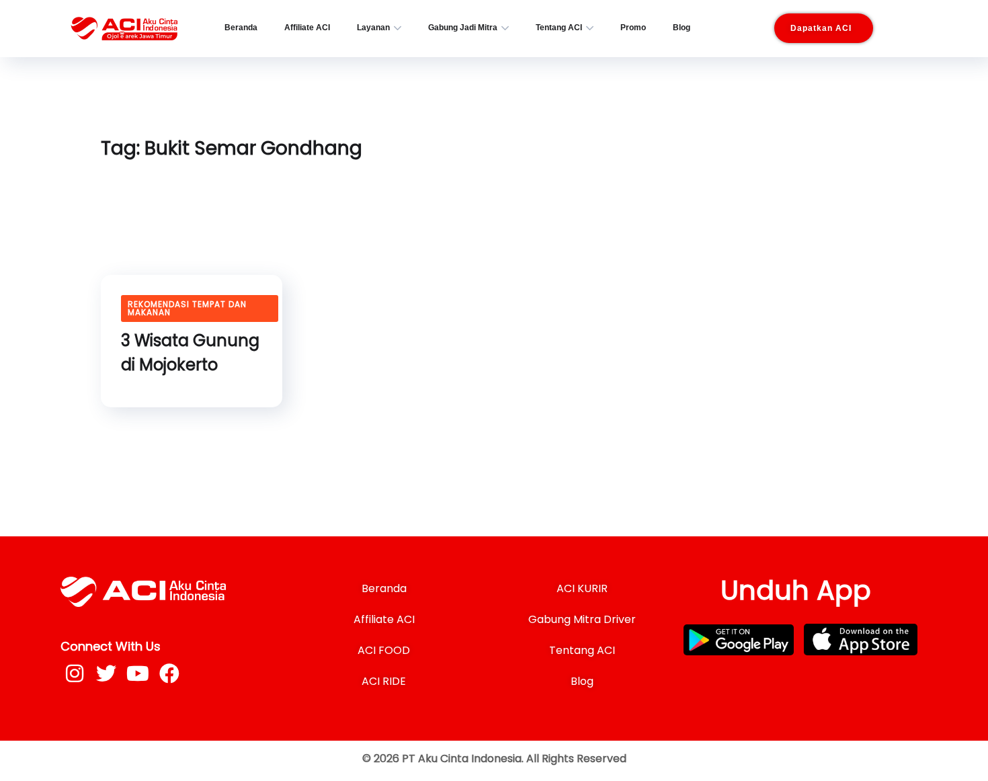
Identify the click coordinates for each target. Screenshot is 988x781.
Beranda (240, 27)
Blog (681, 27)
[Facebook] (169, 673)
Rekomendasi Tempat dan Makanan (187, 308)
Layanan (373, 27)
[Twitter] (106, 673)
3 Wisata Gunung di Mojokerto (190, 352)
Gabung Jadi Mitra (462, 27)
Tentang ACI (559, 27)
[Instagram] (74, 673)
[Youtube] (138, 673)
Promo (633, 27)
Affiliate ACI (307, 27)
